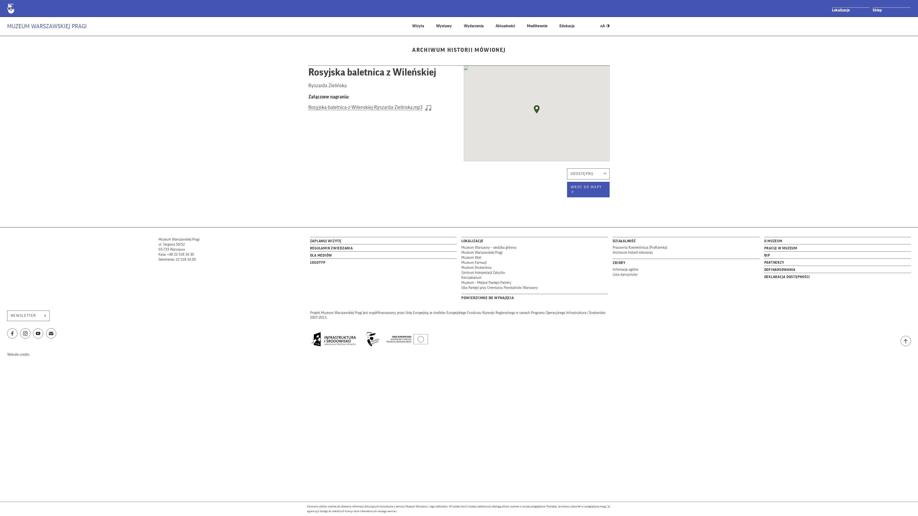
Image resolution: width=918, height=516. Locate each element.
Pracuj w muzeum (780, 248)
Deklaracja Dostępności (787, 277)
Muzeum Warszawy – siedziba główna (488, 247)
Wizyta (418, 26)
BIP (767, 255)
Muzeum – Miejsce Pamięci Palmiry (486, 283)
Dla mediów (321, 255)
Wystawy (444, 26)
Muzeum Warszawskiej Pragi (47, 26)
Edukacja (566, 26)
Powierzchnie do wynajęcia (487, 298)
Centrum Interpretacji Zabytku (483, 272)
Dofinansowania (780, 270)
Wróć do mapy (586, 187)
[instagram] (25, 334)
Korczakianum (471, 278)
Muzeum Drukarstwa (476, 267)
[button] (537, 109)
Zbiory (619, 263)
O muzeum (773, 241)
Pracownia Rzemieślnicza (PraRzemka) (640, 247)
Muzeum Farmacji (473, 262)
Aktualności (505, 26)
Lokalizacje (841, 10)
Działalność (624, 241)
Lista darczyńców (625, 274)
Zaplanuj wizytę (325, 241)
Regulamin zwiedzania (331, 248)
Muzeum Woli (471, 257)
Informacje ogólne (625, 269)
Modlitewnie (537, 26)
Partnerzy (774, 262)
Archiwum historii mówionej (632, 252)
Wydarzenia (474, 26)
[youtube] (38, 334)
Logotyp (318, 262)
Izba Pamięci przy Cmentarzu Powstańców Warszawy (499, 288)
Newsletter (23, 315)
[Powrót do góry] (906, 341)
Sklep (877, 10)
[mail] (51, 334)
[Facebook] (12, 334)
